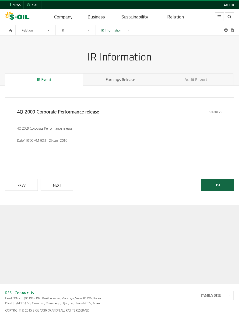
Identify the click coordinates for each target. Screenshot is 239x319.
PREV (21, 185)
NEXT (57, 185)
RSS (8, 293)
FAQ (225, 5)
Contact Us (24, 293)
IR (233, 5)
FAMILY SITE (211, 295)
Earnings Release (120, 79)
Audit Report (195, 79)
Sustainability (134, 16)
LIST (217, 185)
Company (63, 16)
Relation (175, 16)
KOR (34, 4)
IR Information (111, 30)
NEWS (17, 4)
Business (96, 16)
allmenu (219, 16)
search (229, 16)
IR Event (44, 79)
